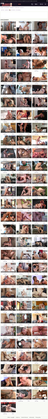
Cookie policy (31, 417)
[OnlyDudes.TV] (8, 4)
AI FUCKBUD (18, 10)
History (22, 7)
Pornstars (17, 7)
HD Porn (13, 10)
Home (2, 7)
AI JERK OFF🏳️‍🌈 (7, 10)
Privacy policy (38, 417)
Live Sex (2, 10)
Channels (12, 7)
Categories (6, 7)
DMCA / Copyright (10, 417)
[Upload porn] (45, 4)
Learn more (35, 1)
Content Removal (24, 417)
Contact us (18, 417)
